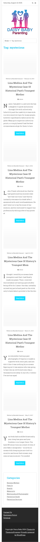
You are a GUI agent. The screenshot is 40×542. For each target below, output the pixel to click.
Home (7, 41)
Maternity (11, 491)
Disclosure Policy (10, 515)
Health (9, 488)
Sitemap (6, 518)
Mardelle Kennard (17, 78)
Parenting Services (14, 499)
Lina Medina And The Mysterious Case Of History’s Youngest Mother (20, 423)
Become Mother (13, 483)
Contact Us (7, 512)
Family (10, 486)
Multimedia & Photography (17, 494)
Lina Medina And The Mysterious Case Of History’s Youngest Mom (20, 261)
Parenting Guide (13, 497)
